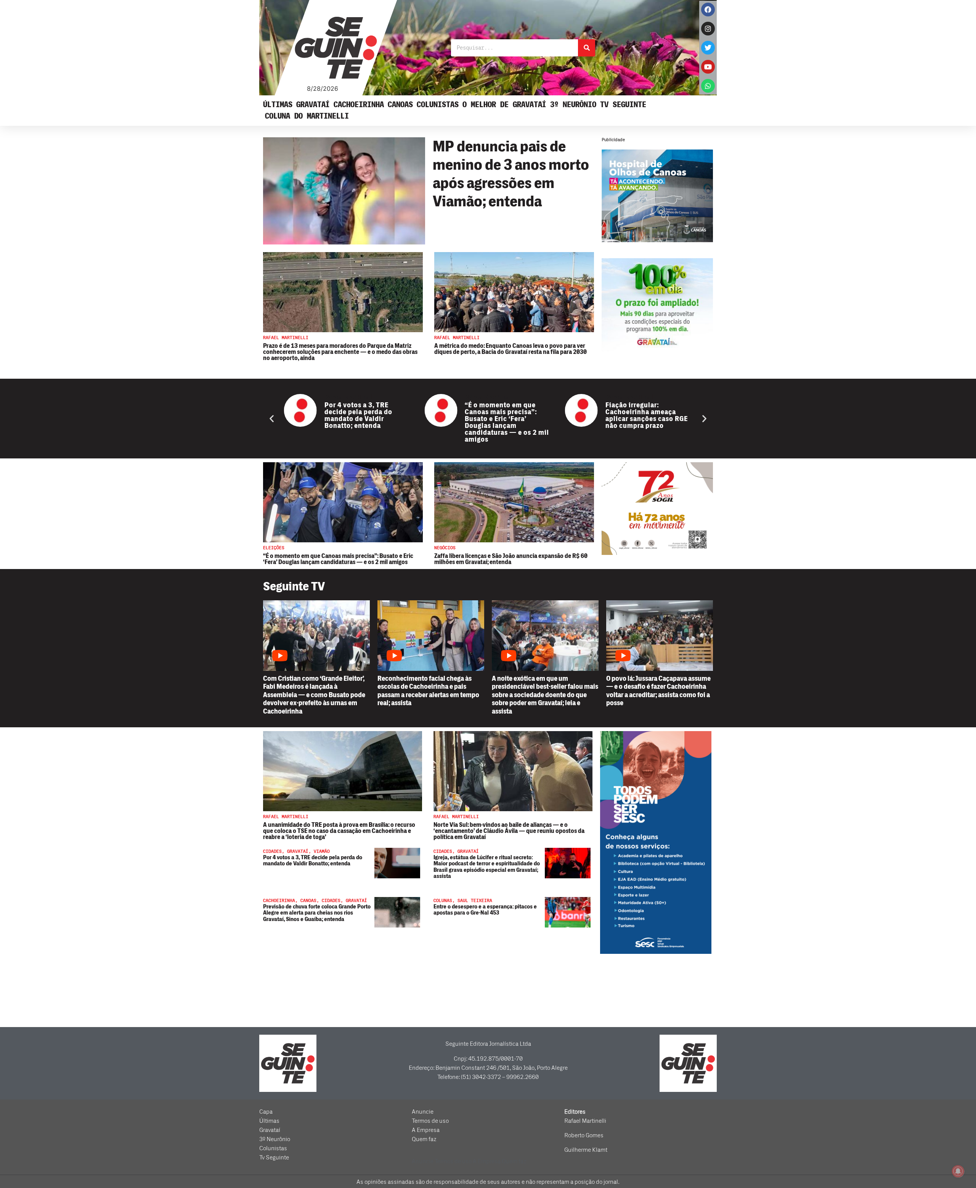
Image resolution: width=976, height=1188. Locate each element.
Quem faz (424, 1139)
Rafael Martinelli (372, 397)
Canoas (400, 104)
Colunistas (438, 104)
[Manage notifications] (958, 1171)
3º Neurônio (573, 104)
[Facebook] (708, 9)
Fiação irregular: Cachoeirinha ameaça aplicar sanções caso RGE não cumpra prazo (529, 415)
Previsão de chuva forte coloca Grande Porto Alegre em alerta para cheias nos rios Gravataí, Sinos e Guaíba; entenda (317, 913)
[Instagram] (708, 28)
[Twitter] (708, 48)
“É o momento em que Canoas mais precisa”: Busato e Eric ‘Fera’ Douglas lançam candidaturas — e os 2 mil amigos (390, 422)
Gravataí (313, 104)
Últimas (277, 104)
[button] (271, 418)
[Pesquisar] (586, 47)
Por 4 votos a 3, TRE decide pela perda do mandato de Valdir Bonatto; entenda (312, 860)
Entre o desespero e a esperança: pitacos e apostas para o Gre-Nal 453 (485, 909)
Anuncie (422, 1111)
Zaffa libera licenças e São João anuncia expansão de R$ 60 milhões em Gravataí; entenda (511, 559)
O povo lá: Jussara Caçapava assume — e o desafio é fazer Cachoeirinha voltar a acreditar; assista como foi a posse (658, 691)
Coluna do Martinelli (307, 116)
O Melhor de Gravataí (504, 104)
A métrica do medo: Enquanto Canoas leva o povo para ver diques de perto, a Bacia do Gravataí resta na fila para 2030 (510, 348)
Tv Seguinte (623, 104)
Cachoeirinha (359, 104)
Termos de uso (430, 1120)
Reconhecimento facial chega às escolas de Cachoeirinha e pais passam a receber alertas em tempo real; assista (428, 691)
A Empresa (426, 1130)
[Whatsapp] (708, 86)
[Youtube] (708, 67)
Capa (266, 1111)
